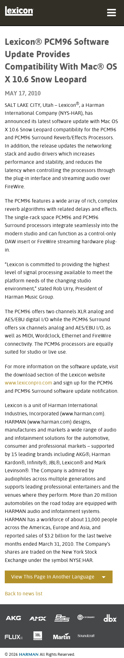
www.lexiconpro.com (28, 383)
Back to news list (23, 594)
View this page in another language (52, 577)
